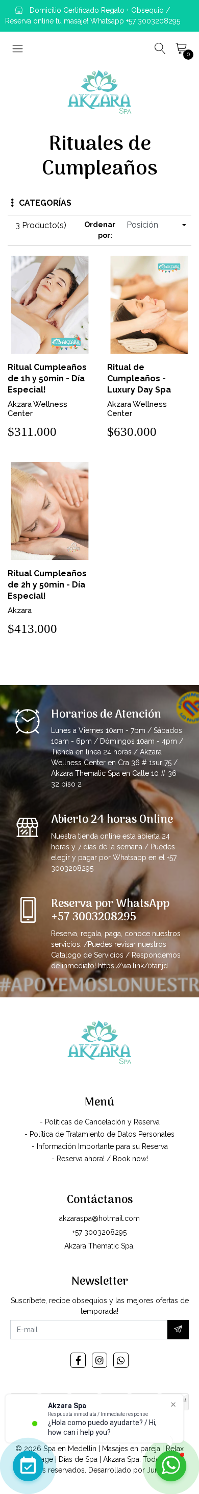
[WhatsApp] (121, 1360)
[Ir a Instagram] (99, 1360)
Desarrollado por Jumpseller (136, 1470)
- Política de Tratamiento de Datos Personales (99, 1134)
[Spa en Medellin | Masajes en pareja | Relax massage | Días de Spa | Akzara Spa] (99, 92)
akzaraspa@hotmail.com (99, 1218)
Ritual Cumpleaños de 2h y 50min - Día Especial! (47, 585)
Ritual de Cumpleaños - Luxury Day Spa (139, 378)
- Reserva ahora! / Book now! (100, 1159)
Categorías (45, 203)
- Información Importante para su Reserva (100, 1146)
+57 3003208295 (99, 1232)
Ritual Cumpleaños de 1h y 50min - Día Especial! (47, 378)
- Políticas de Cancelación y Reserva (100, 1122)
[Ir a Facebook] (78, 1360)
